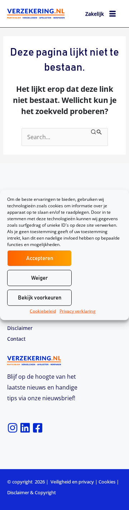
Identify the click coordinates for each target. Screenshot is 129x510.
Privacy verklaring (77, 311)
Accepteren (39, 258)
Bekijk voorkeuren (39, 297)
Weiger (39, 277)
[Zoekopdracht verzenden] (96, 132)
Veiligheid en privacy (72, 481)
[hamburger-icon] (113, 14)
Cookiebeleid (43, 311)
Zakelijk (94, 13)
